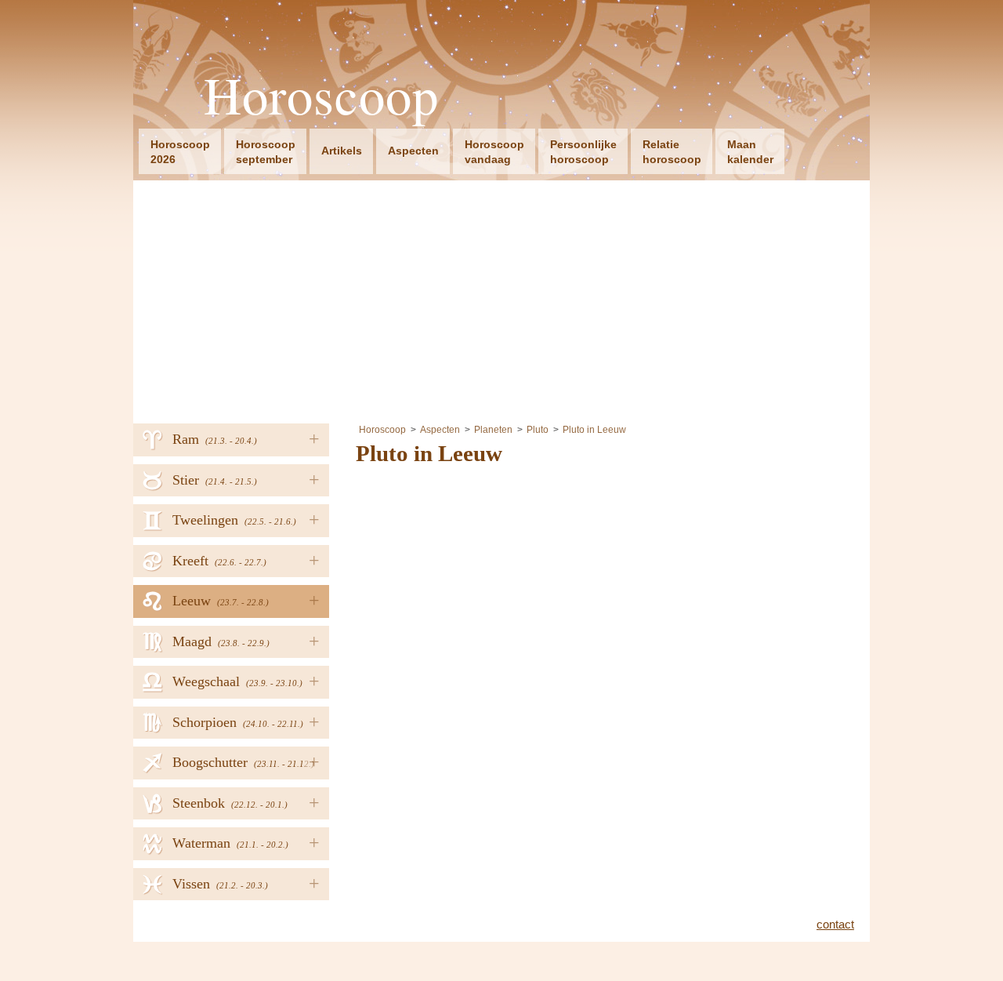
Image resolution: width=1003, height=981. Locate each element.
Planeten (493, 429)
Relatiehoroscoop (672, 151)
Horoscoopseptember (265, 151)
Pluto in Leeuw (594, 429)
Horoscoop (321, 95)
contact (835, 924)
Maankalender (750, 151)
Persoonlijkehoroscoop (583, 151)
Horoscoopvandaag (494, 151)
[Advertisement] (501, 298)
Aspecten (413, 150)
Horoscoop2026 (180, 151)
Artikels (341, 150)
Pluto (538, 429)
